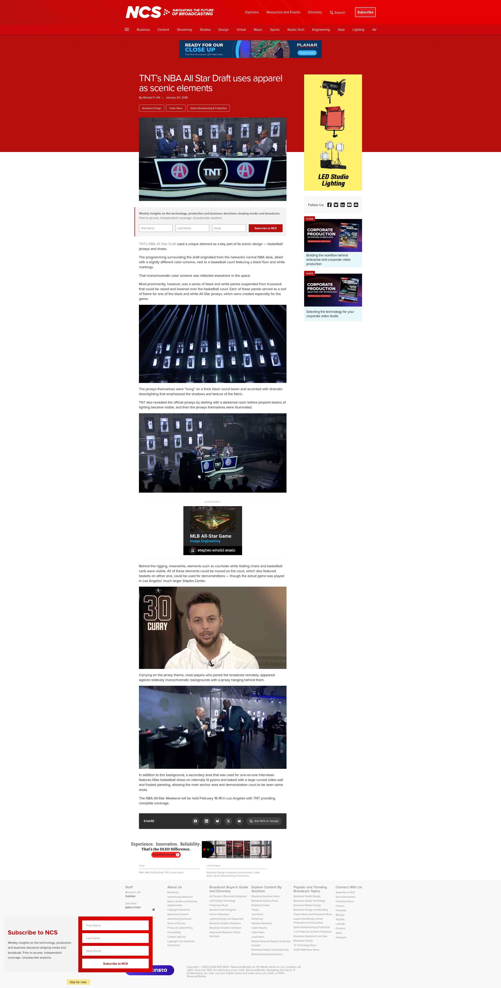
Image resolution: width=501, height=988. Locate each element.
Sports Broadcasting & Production (208, 108)
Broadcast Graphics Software (225, 927)
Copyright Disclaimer (178, 909)
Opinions (252, 12)
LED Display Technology (222, 900)
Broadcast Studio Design (307, 896)
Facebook (341, 910)
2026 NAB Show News (306, 949)
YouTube (340, 919)
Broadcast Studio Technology (309, 900)
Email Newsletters (345, 896)
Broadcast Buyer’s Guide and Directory (228, 889)
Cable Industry (259, 927)
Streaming (184, 29)
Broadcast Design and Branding (311, 909)
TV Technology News (305, 945)
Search (339, 12)
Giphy (339, 933)
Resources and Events (283, 12)
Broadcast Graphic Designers (225, 923)
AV (374, 29)
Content (163, 29)
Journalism (257, 914)
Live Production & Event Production (313, 931)
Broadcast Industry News (239, 872)
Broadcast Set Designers (222, 909)
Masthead (172, 892)
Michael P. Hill (151, 97)
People (255, 909)
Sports (275, 29)
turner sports (177, 872)
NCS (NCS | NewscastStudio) (234, 967)
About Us (174, 887)
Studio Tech (295, 29)
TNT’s (143, 243)
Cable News (175, 108)
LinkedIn (340, 924)
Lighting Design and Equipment (226, 918)
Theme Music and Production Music (313, 914)
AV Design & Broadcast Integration (228, 896)
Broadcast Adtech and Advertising (269, 949)
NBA (141, 872)
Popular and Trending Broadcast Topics (310, 889)
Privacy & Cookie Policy (180, 927)
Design (223, 29)
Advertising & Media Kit (180, 896)
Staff (129, 887)
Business (143, 29)
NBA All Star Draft (162, 243)
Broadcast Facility (303, 940)
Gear (341, 29)
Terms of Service (176, 923)
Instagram (341, 937)
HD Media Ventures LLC (270, 967)
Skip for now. (78, 982)
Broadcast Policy (260, 905)
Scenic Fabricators (219, 914)
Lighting (358, 29)
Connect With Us (349, 887)
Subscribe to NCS (345, 892)
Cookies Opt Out (176, 936)
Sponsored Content (177, 914)
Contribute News (345, 901)
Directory (315, 12)
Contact (340, 905)
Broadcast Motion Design (307, 905)
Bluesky (340, 915)
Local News (257, 936)
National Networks (261, 923)
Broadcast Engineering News (267, 954)
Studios (205, 29)
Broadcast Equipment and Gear (310, 936)
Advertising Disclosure (179, 918)
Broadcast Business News (265, 896)
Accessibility (174, 932)
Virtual (241, 29)
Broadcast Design (151, 108)
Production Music (218, 905)
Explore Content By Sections (266, 889)
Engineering (321, 29)
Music (258, 29)
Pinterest (340, 928)
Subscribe (365, 12)
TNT (167, 872)
